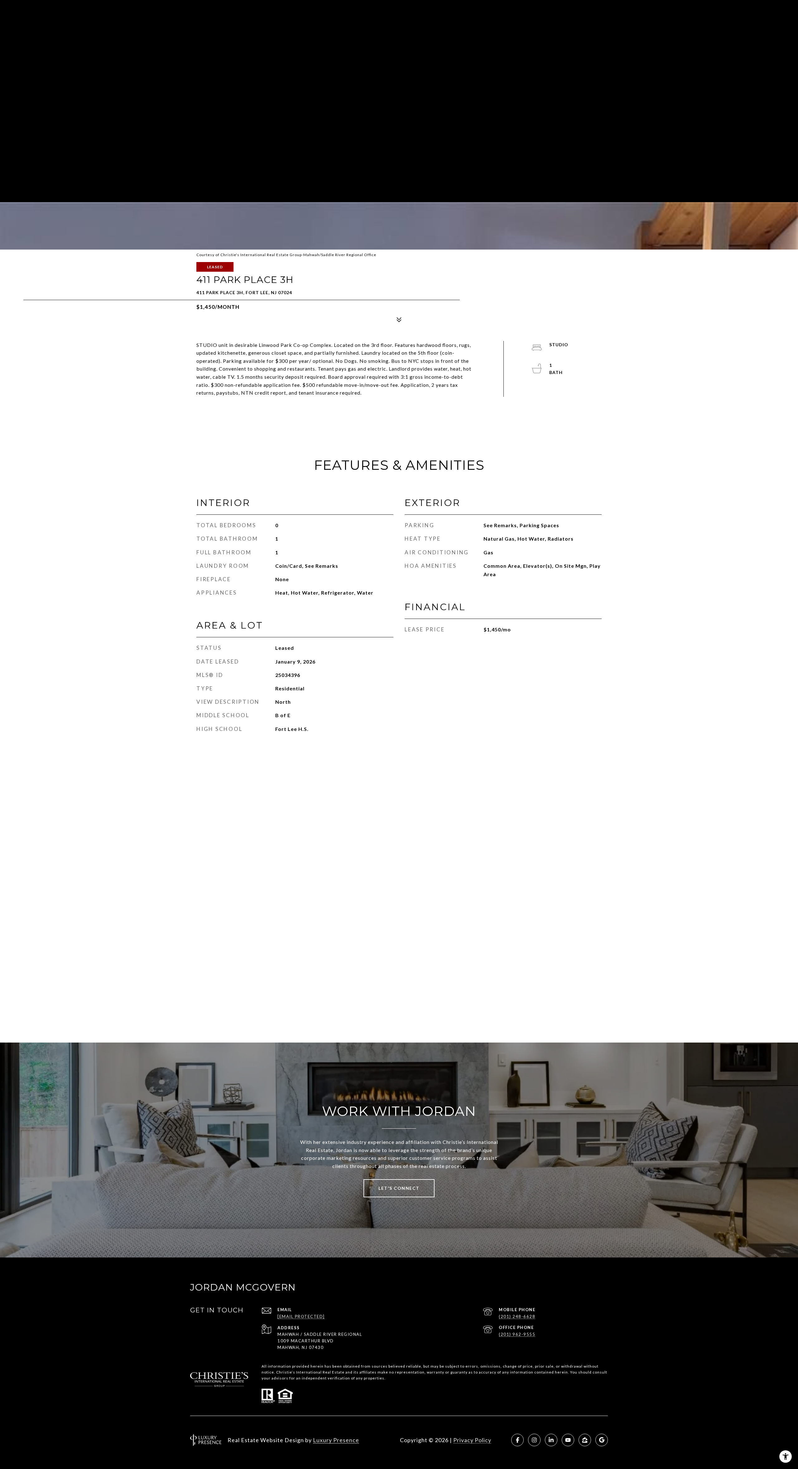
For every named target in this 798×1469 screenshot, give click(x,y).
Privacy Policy (472, 1440)
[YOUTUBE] (568, 1440)
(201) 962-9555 (517, 1334)
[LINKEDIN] (551, 1440)
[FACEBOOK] (517, 1440)
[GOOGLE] (601, 1440)
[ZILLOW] (585, 1440)
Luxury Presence (336, 1440)
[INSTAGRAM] (534, 1440)
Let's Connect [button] (399, 1188)
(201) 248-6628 (517, 1316)
